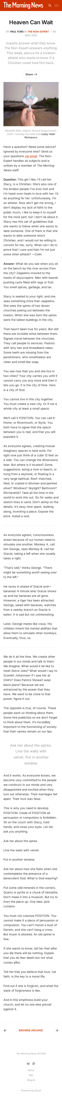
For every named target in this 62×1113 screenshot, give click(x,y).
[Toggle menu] (56, 5)
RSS (31, 1075)
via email (31, 156)
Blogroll (31, 1080)
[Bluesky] (28, 1063)
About (31, 1070)
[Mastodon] (33, 1063)
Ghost (38, 1090)
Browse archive (31, 1030)
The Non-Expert (38, 31)
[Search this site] (50, 5)
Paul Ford (17, 31)
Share (29, 74)
